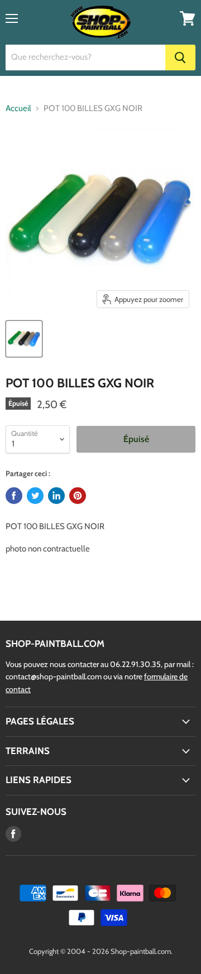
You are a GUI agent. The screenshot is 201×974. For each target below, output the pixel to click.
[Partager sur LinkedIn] (56, 495)
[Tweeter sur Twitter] (35, 495)
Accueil (18, 108)
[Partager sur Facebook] (14, 495)
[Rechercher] (180, 57)
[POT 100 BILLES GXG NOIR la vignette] (24, 339)
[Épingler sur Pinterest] (77, 495)
